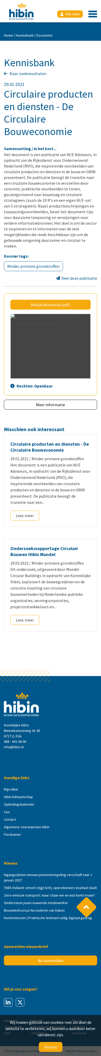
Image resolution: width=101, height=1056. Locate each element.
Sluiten (50, 1047)
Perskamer (12, 834)
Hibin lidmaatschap (18, 796)
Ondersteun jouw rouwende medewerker (36, 902)
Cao (7, 812)
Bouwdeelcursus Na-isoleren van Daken (34, 910)
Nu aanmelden (50, 960)
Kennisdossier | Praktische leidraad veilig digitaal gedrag (48, 917)
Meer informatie (50, 404)
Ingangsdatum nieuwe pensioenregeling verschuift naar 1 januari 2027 (48, 877)
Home (8, 35)
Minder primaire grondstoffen (33, 266)
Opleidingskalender (19, 804)
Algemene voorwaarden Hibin (26, 827)
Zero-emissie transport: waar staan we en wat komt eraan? (49, 895)
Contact (10, 819)
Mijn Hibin (73, 14)
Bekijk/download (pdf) (50, 304)
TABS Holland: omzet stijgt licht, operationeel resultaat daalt (50, 887)
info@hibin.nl (14, 747)
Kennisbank (25, 35)
